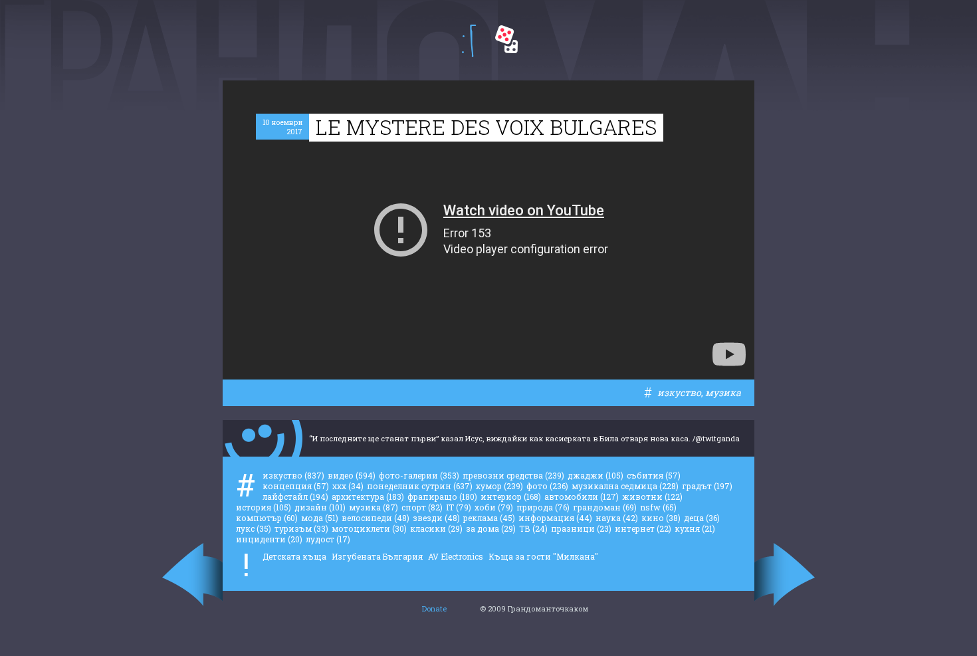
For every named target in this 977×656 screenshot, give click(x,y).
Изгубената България (377, 556)
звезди (436, 517)
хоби (494, 507)
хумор (499, 486)
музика (723, 392)
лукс (253, 528)
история (263, 507)
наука (617, 517)
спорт (422, 507)
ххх (348, 486)
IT (458, 507)
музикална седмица (625, 486)
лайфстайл (295, 496)
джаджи (595, 475)
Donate (434, 608)
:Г (469, 41)
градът (707, 486)
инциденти (269, 539)
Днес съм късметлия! (506, 39)
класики (436, 528)
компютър (267, 517)
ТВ (533, 528)
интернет (643, 528)
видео (352, 475)
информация (555, 517)
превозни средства (513, 475)
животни (652, 496)
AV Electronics (455, 556)
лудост (328, 539)
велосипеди (375, 517)
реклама (489, 517)
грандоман (605, 507)
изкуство (679, 392)
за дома (491, 528)
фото (547, 486)
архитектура (368, 496)
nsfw (658, 507)
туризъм (301, 528)
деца (702, 517)
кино (661, 517)
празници (581, 528)
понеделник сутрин (420, 486)
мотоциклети (369, 528)
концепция (296, 486)
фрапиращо (442, 496)
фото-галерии (419, 475)
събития (654, 475)
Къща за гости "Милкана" (543, 556)
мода (319, 517)
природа (543, 507)
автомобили (581, 496)
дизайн (320, 507)
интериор (511, 496)
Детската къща (294, 556)
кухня (695, 528)
